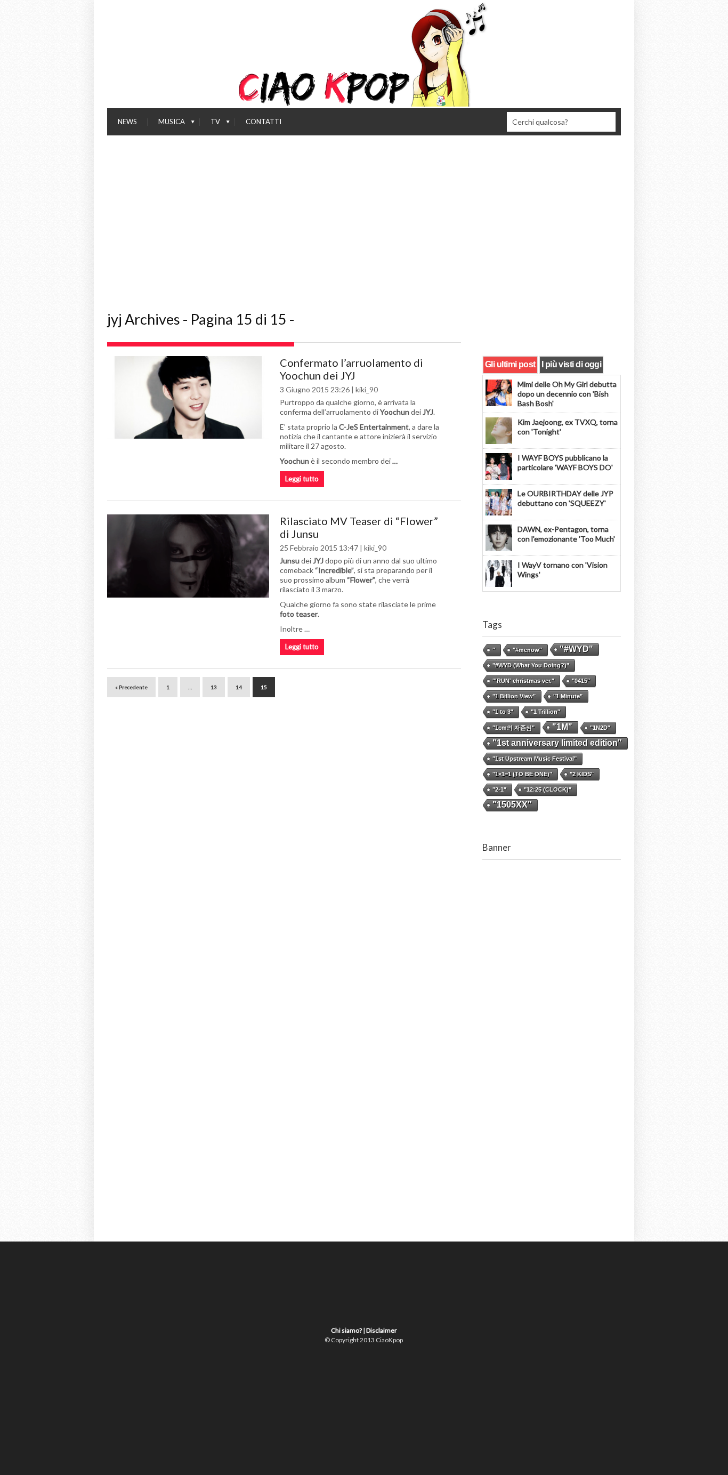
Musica (166, 124)
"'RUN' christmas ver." (523, 681)
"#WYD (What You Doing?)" (530, 665)
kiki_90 (366, 389)
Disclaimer (381, 1330)
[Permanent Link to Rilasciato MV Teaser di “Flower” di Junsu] (188, 556)
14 (239, 687)
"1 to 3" (502, 711)
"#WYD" (576, 649)
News (127, 121)
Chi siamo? (346, 1330)
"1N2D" (600, 727)
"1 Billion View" (514, 696)
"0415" (581, 681)
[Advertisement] (364, 215)
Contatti (263, 121)
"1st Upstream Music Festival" (534, 758)
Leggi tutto (302, 478)
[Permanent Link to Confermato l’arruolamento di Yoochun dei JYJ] (188, 397)
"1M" (562, 726)
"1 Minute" (568, 696)
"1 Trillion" (545, 711)
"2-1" (499, 789)
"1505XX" (512, 804)
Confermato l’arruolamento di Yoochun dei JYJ (351, 369)
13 (214, 687)
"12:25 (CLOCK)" (547, 789)
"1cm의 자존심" (513, 727)
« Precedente (131, 687)
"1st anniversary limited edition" (557, 742)
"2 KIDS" (582, 774)
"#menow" (527, 650)
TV (210, 124)
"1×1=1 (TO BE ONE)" (522, 774)
